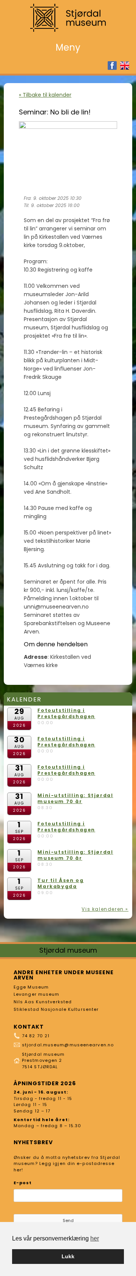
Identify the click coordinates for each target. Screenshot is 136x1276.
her (94, 1238)
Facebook (112, 65)
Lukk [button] (68, 1256)
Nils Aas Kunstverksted (43, 1002)
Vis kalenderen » (105, 909)
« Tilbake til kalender (45, 95)
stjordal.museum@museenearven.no (68, 1045)
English (124, 65)
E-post (23, 1182)
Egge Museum (31, 987)
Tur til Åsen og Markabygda (60, 883)
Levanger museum (37, 994)
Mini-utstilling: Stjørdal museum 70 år (75, 798)
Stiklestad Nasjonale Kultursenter (56, 1009)
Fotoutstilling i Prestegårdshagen (66, 713)
